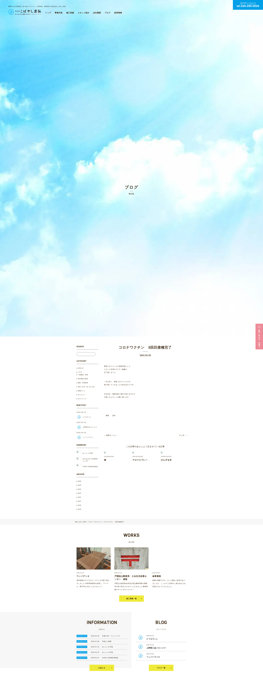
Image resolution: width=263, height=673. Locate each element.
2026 (79, 481)
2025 (79, 485)
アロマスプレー (140, 460)
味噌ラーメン (111, 435)
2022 (79, 497)
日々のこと (81, 395)
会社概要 (97, 13)
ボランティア (82, 399)
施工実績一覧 (131, 598)
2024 (79, 489)
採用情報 (118, 13)
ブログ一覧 (161, 668)
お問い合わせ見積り (259, 338)
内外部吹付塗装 (83, 378)
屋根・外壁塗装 (83, 383)
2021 (79, 501)
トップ (48, 13)
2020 (79, 505)
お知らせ (81, 368)
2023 (79, 493)
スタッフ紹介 (83, 13)
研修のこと (81, 391)
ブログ (108, 13)
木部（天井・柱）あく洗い (86, 387)
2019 (79, 509)
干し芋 (181, 435)
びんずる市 (166, 460)
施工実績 (70, 13)
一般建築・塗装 (83, 374)
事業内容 (59, 13)
